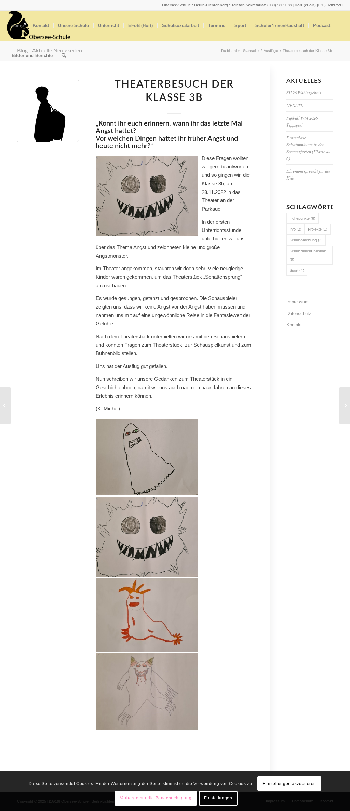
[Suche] (63, 56)
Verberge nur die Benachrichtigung (156, 798)
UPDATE (294, 105)
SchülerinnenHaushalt (308, 255)
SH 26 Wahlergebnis (303, 92)
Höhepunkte (302, 218)
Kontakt (294, 324)
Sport (297, 270)
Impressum (297, 301)
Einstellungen (218, 798)
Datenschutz (298, 313)
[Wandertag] (48, 111)
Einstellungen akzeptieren (289, 783)
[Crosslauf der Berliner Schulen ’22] (5, 405)
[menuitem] (17, 26)
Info (295, 229)
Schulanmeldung (306, 240)
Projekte (317, 229)
